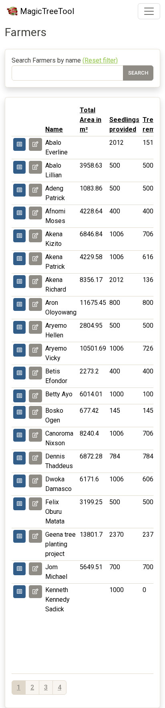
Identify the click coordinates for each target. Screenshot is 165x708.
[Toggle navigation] (149, 11)
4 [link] (59, 687)
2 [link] (32, 687)
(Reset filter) (100, 60)
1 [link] (18, 687)
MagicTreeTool (47, 11)
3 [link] (46, 687)
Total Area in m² (90, 119)
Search (138, 73)
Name (54, 129)
